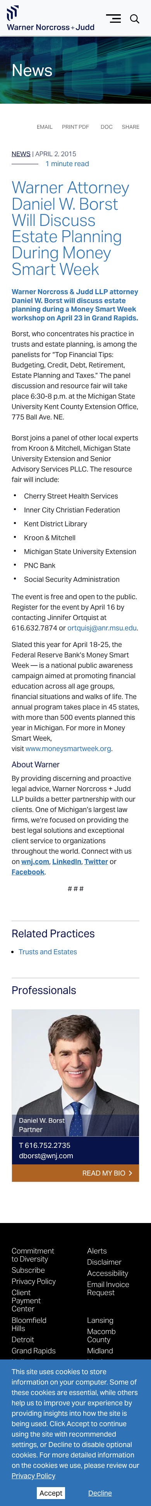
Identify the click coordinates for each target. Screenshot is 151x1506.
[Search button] (134, 18)
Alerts (97, 1250)
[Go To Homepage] (50, 17)
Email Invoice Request (108, 1288)
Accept (50, 1493)
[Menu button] (113, 17)
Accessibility (107, 1272)
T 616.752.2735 (44, 1145)
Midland (100, 1350)
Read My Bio (103, 1173)
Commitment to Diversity (33, 1254)
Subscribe (28, 1269)
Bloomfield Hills (29, 1324)
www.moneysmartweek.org (68, 748)
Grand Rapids (34, 1350)
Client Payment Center (26, 1300)
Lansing (100, 1320)
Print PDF (75, 126)
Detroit (23, 1339)
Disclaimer (104, 1261)
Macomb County (101, 1335)
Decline (100, 1493)
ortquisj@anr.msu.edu (102, 627)
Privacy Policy (33, 1475)
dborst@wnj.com (46, 1155)
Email (45, 126)
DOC (107, 126)
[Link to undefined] (75, 1073)
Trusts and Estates (48, 951)
